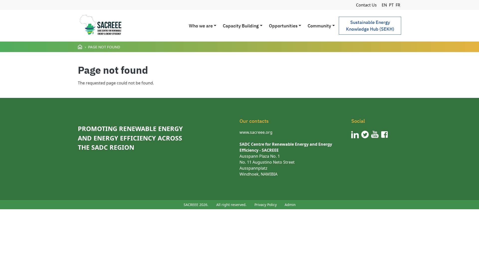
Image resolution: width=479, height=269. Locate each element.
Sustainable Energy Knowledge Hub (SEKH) (370, 25)
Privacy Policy (265, 204)
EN (384, 5)
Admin (290, 204)
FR (398, 5)
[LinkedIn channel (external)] (355, 134)
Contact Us (366, 5)
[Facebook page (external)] (384, 134)
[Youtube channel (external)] (375, 134)
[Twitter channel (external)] (365, 134)
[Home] (100, 25)
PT (391, 5)
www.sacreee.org (256, 132)
